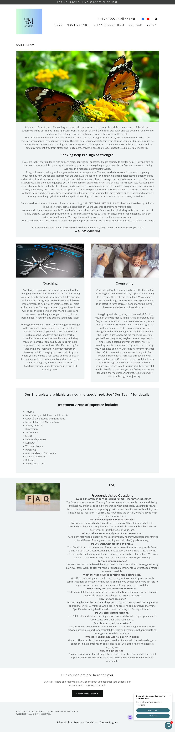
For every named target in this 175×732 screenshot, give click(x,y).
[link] (29, 21)
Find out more (87, 693)
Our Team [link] (135, 25)
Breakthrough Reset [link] (109, 25)
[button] (156, 18)
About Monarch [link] (78, 25)
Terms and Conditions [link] (86, 722)
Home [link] (59, 25)
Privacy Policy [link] (64, 722)
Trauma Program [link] (109, 722)
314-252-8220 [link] (107, 18)
